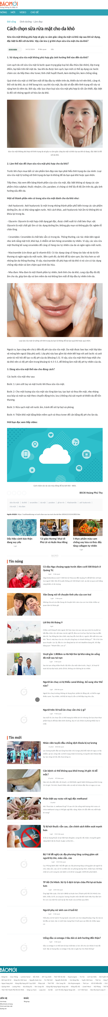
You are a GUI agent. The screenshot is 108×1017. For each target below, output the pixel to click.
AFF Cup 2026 (46, 977)
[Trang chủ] (9, 5)
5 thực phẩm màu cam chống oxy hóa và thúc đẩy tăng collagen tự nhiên (87, 542)
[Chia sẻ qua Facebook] (9, 493)
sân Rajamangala (74, 983)
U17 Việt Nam (83, 990)
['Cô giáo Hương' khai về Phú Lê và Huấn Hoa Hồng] (55, 527)
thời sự (98, 980)
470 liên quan (59, 778)
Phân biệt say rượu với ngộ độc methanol (65, 799)
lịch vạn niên (92, 977)
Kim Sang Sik (61, 983)
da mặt (43, 503)
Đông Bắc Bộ (75, 987)
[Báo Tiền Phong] (42, 546)
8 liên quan (42, 49)
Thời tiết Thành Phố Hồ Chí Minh (13, 990)
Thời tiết (51, 983)
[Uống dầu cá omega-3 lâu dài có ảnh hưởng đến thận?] (24, 947)
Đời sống (11, 22)
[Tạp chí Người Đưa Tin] (45, 942)
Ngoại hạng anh (7, 983)
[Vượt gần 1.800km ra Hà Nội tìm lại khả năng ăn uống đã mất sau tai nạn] (24, 664)
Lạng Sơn (42, 990)
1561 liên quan (59, 834)
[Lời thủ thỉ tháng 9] (24, 632)
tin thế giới (48, 980)
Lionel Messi (87, 987)
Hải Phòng (97, 987)
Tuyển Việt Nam (87, 980)
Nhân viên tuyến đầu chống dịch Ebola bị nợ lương (70, 743)
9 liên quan (57, 714)
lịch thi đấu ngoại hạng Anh (65, 990)
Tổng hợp (27, 1001)
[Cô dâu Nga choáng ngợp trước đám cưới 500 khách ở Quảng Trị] (24, 576)
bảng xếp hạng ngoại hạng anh (57, 987)
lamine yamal (25, 977)
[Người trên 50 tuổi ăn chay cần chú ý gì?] (24, 719)
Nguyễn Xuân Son (35, 980)
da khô (24, 503)
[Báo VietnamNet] (45, 662)
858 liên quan (59, 747)
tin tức (82, 977)
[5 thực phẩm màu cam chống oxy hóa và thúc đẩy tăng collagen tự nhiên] (88, 527)
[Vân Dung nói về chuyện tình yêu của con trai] (24, 604)
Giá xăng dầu (74, 980)
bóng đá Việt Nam (20, 980)
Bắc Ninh (36, 977)
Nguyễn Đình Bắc (61, 980)
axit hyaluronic (85, 503)
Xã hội (50, 990)
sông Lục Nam (32, 990)
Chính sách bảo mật (6, 1006)
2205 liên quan (58, 890)
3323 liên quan (61, 862)
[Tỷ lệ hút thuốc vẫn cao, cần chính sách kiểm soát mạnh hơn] (24, 836)
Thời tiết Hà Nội (59, 977)
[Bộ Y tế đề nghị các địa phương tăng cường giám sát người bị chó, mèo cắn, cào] (24, 864)
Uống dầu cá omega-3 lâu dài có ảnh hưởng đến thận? (72, 938)
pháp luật (41, 983)
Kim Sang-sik (39, 987)
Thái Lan (86, 983)
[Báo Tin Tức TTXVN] (45, 747)
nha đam (22, 507)
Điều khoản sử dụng (6, 1004)
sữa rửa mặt (14, 503)
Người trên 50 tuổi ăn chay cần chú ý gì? (64, 710)
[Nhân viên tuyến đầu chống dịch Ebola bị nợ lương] (24, 752)
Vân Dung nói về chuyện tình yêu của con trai (67, 594)
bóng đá (4, 977)
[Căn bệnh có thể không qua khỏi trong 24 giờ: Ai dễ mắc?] (24, 780)
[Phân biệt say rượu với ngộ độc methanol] (24, 808)
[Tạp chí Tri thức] (45, 574)
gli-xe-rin (61, 503)
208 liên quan (58, 689)
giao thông (14, 977)
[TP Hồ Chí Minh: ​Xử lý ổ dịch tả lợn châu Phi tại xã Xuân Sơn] (24, 892)
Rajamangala (72, 977)
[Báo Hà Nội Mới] (46, 803)
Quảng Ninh (6, 987)
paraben (52, 503)
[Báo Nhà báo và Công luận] (46, 862)
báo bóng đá (27, 987)
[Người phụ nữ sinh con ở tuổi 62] (24, 920)
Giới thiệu (3, 1001)
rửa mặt (13, 507)
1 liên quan (56, 574)
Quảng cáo (3, 1009)
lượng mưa (16, 987)
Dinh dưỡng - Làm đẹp (31, 22)
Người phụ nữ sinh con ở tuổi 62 (60, 910)
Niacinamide (72, 503)
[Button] (19, 49)
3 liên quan (58, 598)
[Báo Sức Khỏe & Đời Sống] (13, 49)
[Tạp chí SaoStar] (46, 599)
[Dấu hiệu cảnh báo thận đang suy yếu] (22, 527)
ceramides (34, 503)
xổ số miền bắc (96, 983)
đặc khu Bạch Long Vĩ (97, 990)
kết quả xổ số (6, 980)
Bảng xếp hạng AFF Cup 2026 (25, 983)
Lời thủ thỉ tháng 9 (52, 622)
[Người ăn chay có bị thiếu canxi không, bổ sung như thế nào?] (24, 691)
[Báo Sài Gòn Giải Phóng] (45, 626)
